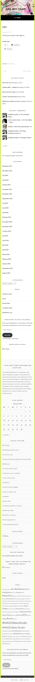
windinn (10, 126)
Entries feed (6, 303)
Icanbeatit (5, 496)
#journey (23, 612)
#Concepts (17, 598)
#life (25, 615)
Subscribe (7, 335)
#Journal (18, 612)
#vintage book (27, 641)
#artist (18, 589)
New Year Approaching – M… (23, 126)
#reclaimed (27, 638)
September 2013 (7, 268)
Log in (4, 298)
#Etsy (9, 601)
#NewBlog (8, 636)
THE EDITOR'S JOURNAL (10, 487)
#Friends (4, 606)
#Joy (29, 612)
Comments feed (7, 308)
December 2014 (7, 222)
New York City (6, 82)
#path (8, 638)
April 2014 (5, 250)
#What (4, 643)
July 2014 (5, 236)
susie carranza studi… (14, 120)
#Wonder (8, 643)
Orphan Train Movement (9, 96)
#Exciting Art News (20, 601)
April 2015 (5, 212)
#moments (17, 633)
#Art (12, 589)
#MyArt (23, 633)
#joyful (4, 615)
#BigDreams (15, 596)
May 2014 (5, 245)
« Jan (3, 435)
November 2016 (7, 171)
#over (24, 636)
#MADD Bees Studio (13, 627)
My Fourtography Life (8, 520)
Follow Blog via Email (17, 649)
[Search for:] (17, 146)
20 (17, 425)
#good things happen (19, 606)
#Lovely (15, 618)
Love (5, 71)
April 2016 (5, 180)
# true (16, 641)
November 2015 (7, 194)
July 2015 (5, 203)
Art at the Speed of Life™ (10, 468)
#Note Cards (19, 636)
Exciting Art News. (26, 137)
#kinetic (14, 615)
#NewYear (13, 636)
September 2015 (7, 198)
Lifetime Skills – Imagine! (9, 87)
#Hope (5, 608)
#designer (23, 598)
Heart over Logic (27, 71)
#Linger (29, 615)
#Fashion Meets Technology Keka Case (11, 603)
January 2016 (6, 184)
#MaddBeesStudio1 (7, 631)
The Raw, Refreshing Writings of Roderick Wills (16, 459)
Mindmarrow (6, 464)
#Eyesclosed (28, 601)
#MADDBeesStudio (14, 622)
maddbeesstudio (13, 114)
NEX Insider (6, 445)
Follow (6, 665)
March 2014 (6, 254)
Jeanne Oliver (6, 501)
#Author (19, 592)
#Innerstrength (12, 608)
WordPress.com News (9, 515)
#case (8, 599)
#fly (27, 603)
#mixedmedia (16, 631)
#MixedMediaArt (25, 631)
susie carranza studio (8, 478)
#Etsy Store (13, 601)
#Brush (25, 596)
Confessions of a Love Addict (11, 473)
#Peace (11, 638)
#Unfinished (21, 641)
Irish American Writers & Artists (12, 506)
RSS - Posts (5, 349)
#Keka (9, 615)
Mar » (7, 435)
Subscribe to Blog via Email (18, 319)
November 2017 (7, 166)
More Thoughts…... (11, 63)
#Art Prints (13, 592)
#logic (4, 619)
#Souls (8, 641)
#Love (10, 618)
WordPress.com (7, 312)
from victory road (7, 454)
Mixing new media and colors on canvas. (14, 101)
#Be (23, 592)
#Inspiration (20, 609)
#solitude (4, 641)
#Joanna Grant (11, 612)
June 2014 (5, 240)
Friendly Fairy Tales (8, 510)
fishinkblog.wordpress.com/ (10, 450)
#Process (22, 638)
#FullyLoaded (10, 606)
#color (13, 599)
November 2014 (7, 226)
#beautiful (7, 595)
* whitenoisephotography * (10, 524)
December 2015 (7, 189)
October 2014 (6, 231)
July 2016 (5, 175)
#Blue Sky (20, 596)
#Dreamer (4, 601)
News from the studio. (9, 92)
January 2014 (6, 263)
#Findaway (24, 603)
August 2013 (6, 273)
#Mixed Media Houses (7, 633)
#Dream (28, 598)
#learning (19, 615)
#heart (26, 606)
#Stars (12, 641)
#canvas (29, 596)
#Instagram (27, 608)
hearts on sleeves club (9, 492)
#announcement (6, 589)
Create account (7, 294)
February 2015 (6, 217)
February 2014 (6, 259)
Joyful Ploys (6, 482)
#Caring (4, 598)
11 (8, 420)
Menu (19, 17)
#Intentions (5, 612)
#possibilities (17, 638)
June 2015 (5, 208)
